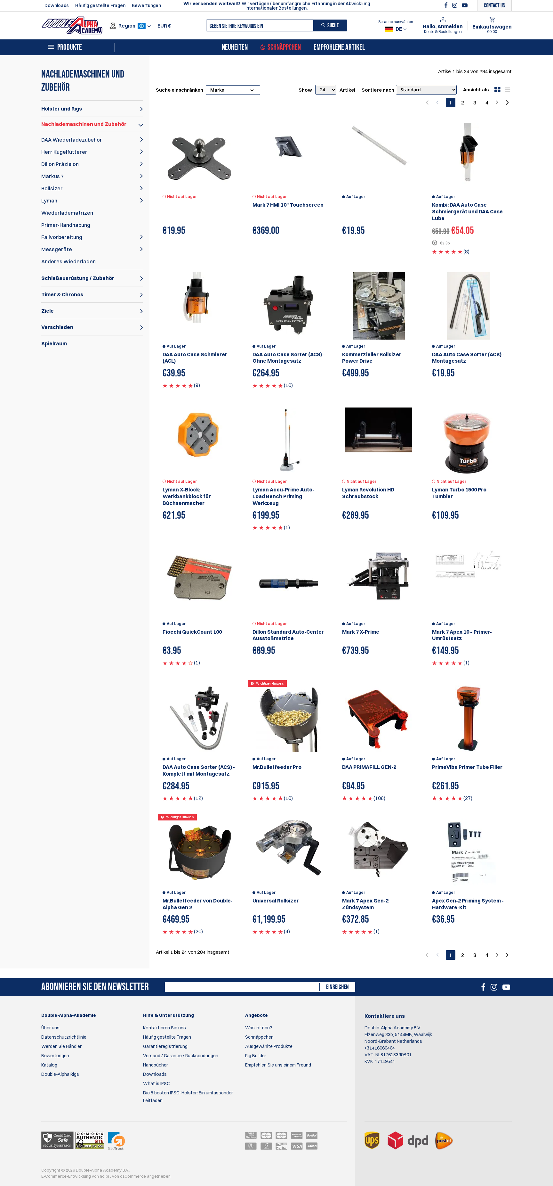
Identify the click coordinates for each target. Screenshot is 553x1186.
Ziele (47, 311)
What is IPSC (156, 1083)
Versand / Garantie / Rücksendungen (180, 1055)
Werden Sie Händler (61, 1046)
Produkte (69, 47)
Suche (333, 25)
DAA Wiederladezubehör (71, 139)
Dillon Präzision (60, 164)
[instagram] (455, 5)
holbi (105, 1176)
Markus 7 (52, 176)
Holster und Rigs (61, 108)
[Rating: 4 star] (178, 662)
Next (507, 102)
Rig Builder (255, 1055)
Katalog (49, 1065)
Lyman (49, 200)
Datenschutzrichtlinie (63, 1037)
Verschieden (57, 327)
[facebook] (446, 5)
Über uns (50, 1028)
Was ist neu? (258, 1028)
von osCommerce (129, 1176)
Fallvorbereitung (61, 237)
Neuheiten (235, 47)
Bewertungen (146, 5)
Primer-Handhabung (65, 225)
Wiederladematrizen (67, 213)
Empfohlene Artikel (339, 47)
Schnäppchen (284, 47)
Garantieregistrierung (165, 1046)
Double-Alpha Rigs (60, 1074)
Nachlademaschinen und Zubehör (83, 124)
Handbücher (155, 1065)
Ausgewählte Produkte (269, 1046)
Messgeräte (56, 249)
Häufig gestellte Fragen (100, 5)
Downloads (56, 5)
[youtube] (465, 5)
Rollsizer (52, 188)
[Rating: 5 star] (447, 251)
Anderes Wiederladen (68, 261)
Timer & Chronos (62, 294)
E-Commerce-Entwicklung (66, 1176)
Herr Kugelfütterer (64, 152)
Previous (428, 102)
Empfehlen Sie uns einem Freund (278, 1065)
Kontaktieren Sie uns (164, 1028)
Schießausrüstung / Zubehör (77, 278)
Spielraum (54, 343)
